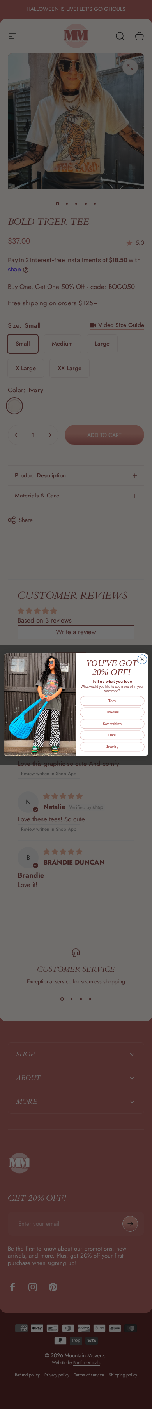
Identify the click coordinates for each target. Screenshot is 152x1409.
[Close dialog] (142, 659)
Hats (112, 735)
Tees (112, 701)
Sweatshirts (112, 723)
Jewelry (112, 746)
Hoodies (112, 712)
